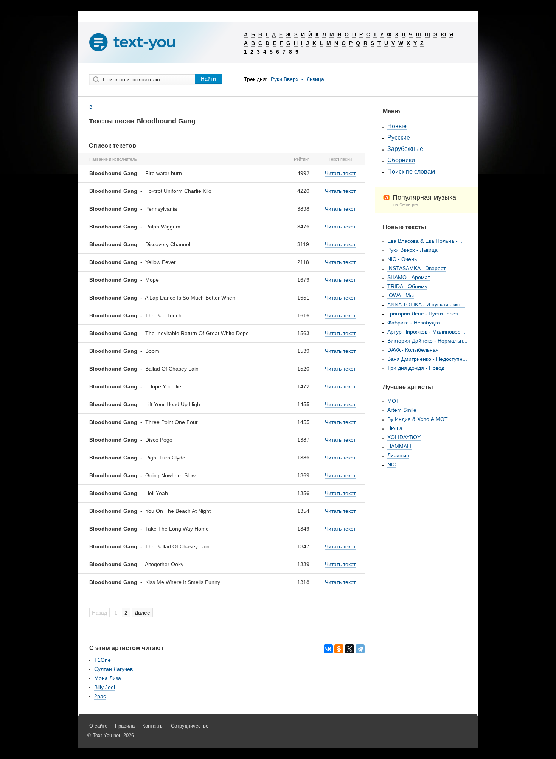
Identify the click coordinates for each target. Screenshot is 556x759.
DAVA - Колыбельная (413, 350)
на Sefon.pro (405, 205)
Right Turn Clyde (165, 458)
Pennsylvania (161, 209)
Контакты (152, 726)
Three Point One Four (171, 422)
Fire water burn (163, 173)
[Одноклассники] (338, 648)
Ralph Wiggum (162, 227)
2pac (100, 696)
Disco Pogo (158, 440)
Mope (152, 280)
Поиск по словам (411, 171)
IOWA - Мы (400, 295)
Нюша (394, 428)
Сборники (401, 160)
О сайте (98, 726)
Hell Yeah (156, 493)
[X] (349, 648)
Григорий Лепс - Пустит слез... (424, 313)
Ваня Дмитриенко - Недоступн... (427, 359)
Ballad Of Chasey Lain (172, 369)
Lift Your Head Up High (172, 404)
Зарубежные (405, 149)
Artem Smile (401, 410)
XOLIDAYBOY (404, 437)
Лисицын (398, 455)
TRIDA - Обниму (407, 286)
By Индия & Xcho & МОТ (417, 419)
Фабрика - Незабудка (413, 323)
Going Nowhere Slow (170, 475)
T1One (102, 660)
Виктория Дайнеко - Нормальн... (427, 341)
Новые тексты (404, 227)
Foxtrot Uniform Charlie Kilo (178, 191)
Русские (398, 137)
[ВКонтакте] (328, 648)
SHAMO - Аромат (408, 277)
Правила (125, 726)
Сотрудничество (189, 726)
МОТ (393, 401)
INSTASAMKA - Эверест (416, 268)
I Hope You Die (163, 386)
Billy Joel (104, 687)
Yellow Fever (160, 262)
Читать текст (340, 173)
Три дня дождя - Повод (415, 368)
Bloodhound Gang (113, 173)
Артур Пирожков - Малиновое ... (427, 332)
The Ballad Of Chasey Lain (177, 546)
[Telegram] (360, 648)
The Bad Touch (163, 315)
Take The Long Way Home (177, 529)
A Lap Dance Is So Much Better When (190, 298)
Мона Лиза (107, 678)
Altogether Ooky (164, 564)
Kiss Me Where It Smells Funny (182, 582)
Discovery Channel (167, 244)
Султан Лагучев (113, 669)
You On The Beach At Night (178, 511)
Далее (142, 613)
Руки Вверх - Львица (297, 79)
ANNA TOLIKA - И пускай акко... (426, 304)
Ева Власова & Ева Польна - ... (425, 241)
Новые (397, 126)
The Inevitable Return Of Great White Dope (197, 333)
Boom (152, 351)
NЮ (391, 464)
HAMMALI (399, 446)
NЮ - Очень (402, 259)
